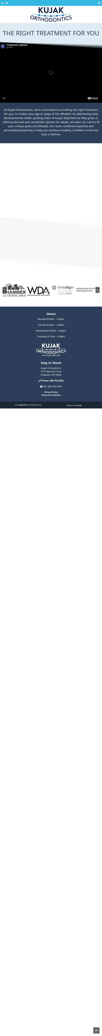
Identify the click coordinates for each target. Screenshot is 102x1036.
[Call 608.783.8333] (2, 3)
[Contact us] (7, 3)
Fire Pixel (78, 405)
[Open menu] (99, 2)
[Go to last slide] (4, 290)
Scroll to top (96, 1030)
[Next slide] (98, 290)
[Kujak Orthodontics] (51, 349)
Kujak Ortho (23, 405)
